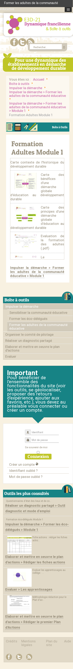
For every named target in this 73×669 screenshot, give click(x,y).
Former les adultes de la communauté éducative (38, 326)
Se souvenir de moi (36, 447)
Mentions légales (28, 643)
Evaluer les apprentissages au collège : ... (48, 571)
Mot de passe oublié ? (25, 477)
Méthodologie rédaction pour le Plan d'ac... (49, 598)
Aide (67, 641)
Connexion (38, 456)
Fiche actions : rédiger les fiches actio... (49, 539)
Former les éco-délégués (28, 319)
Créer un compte (22, 464)
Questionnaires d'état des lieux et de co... (28, 501)
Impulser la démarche (21, 306)
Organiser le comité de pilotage (29, 334)
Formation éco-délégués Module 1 (24, 519)
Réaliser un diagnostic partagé (28, 341)
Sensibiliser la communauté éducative (38, 313)
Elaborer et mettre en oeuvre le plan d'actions (32, 348)
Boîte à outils (16, 300)
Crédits (11, 641)
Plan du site (51, 643)
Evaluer (10, 356)
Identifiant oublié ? (23, 471)
